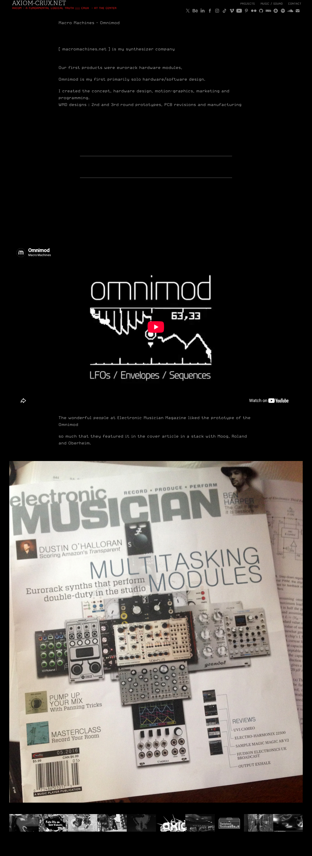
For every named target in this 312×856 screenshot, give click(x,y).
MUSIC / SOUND (272, 3)
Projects (247, 3)
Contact (294, 3)
